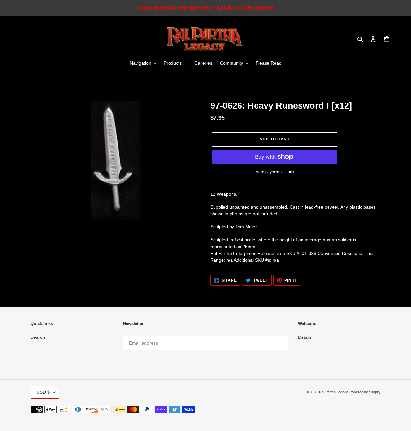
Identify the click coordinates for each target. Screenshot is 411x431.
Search (38, 337)
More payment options (274, 172)
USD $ (43, 392)
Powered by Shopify (364, 392)
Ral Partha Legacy (333, 392)
